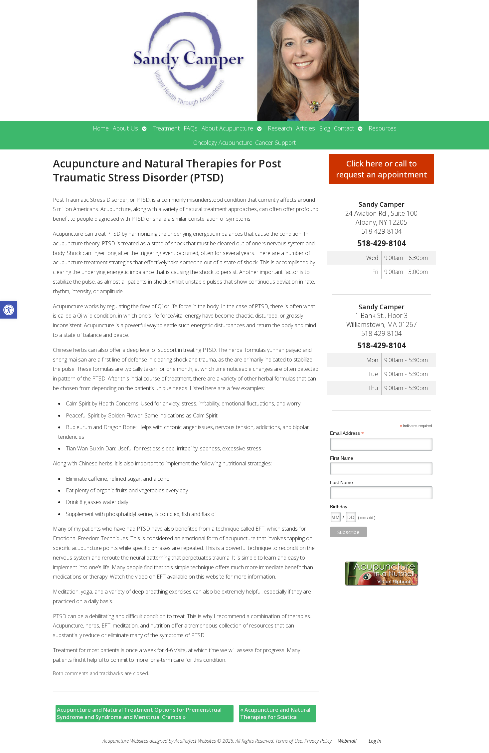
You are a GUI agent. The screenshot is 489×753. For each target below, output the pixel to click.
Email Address (347, 433)
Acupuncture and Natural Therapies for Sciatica (275, 713)
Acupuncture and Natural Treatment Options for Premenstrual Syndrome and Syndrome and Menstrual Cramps (139, 713)
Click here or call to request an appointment (381, 169)
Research (280, 128)
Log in (375, 741)
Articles (305, 128)
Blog (324, 128)
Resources (383, 128)
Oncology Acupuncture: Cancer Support (244, 142)
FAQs (191, 128)
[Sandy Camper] (244, 60)
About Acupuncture (227, 128)
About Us (125, 128)
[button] (8, 310)
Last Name (341, 482)
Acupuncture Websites (125, 741)
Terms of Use (288, 741)
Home (101, 128)
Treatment (166, 128)
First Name (341, 458)
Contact (344, 128)
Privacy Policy (318, 741)
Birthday (338, 506)
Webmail (347, 741)
